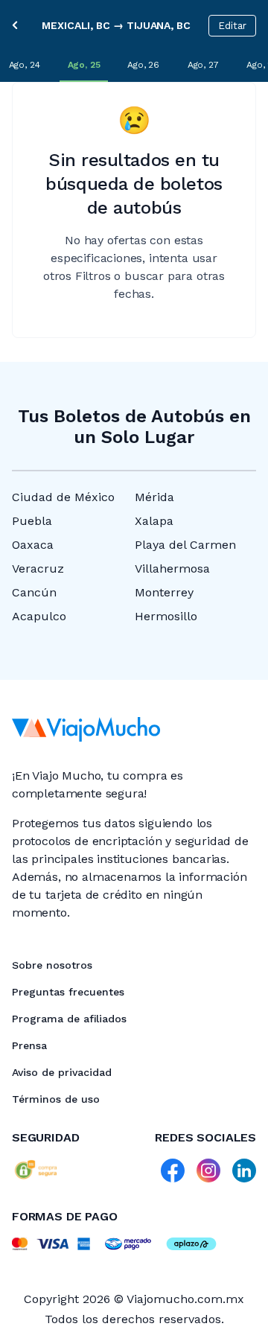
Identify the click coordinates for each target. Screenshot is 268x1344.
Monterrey (164, 592)
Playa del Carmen (185, 545)
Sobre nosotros (52, 965)
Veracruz (38, 568)
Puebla (32, 521)
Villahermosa (172, 568)
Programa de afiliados (69, 1019)
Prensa (29, 1045)
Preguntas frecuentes (68, 992)
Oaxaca (33, 545)
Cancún (34, 592)
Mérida (154, 497)
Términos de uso (56, 1099)
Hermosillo (166, 616)
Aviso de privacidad (62, 1072)
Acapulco (39, 616)
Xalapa (154, 521)
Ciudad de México (63, 497)
